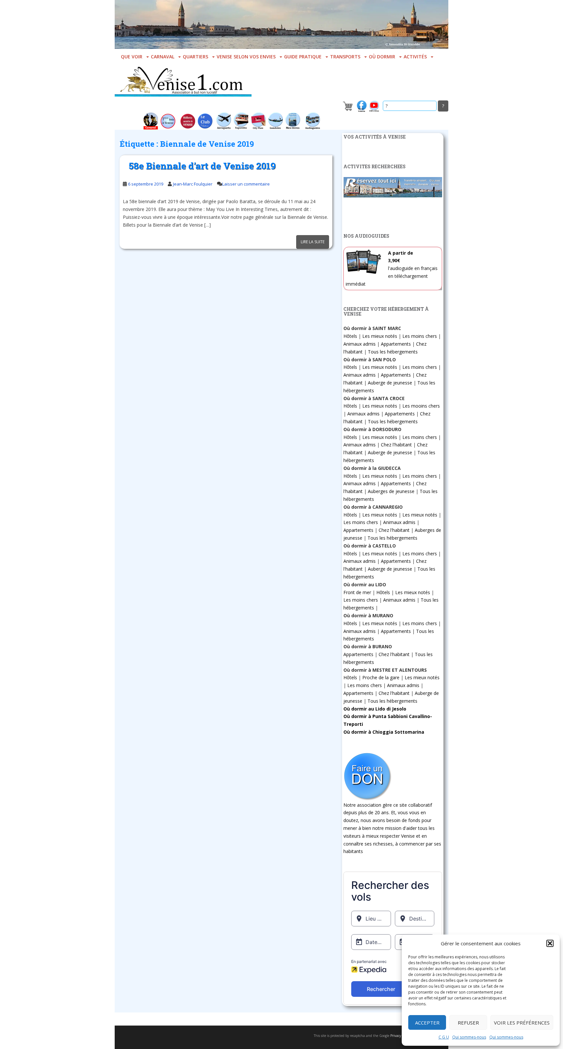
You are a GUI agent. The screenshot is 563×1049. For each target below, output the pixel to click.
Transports (345, 56)
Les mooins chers (421, 406)
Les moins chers (419, 336)
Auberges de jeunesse (391, 491)
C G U (444, 1037)
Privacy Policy (400, 1035)
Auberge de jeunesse (390, 383)
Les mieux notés (379, 336)
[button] (550, 943)
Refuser (468, 1022)
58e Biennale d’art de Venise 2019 (202, 166)
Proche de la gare (380, 677)
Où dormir (382, 56)
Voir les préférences (522, 1022)
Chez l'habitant (396, 445)
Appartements (396, 344)
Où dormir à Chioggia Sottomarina (383, 732)
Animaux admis (359, 344)
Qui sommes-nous (469, 1037)
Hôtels (350, 336)
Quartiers (195, 56)
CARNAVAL (162, 56)
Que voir (131, 56)
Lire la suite (313, 242)
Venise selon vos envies (246, 56)
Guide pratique (303, 56)
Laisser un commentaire (246, 184)
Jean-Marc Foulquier (192, 184)
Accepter (427, 1022)
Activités (415, 56)
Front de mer (357, 592)
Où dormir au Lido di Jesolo (374, 709)
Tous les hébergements (393, 352)
